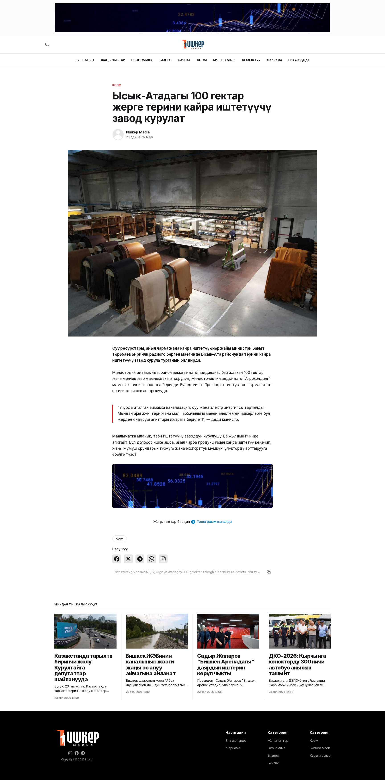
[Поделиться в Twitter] (128, 558)
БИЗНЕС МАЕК (224, 60)
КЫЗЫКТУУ (251, 60)
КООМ (202, 60)
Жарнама (274, 60)
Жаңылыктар (278, 740)
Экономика (276, 748)
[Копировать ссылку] (269, 572)
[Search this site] (47, 44)
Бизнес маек (320, 748)
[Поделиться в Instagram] (163, 558)
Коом (116, 85)
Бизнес (273, 755)
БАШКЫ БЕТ (85, 60)
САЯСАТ (184, 60)
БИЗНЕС (165, 60)
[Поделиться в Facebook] (116, 558)
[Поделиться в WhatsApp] (151, 558)
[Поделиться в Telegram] (139, 558)
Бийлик (273, 763)
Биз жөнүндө (298, 60)
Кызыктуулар (320, 755)
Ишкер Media (138, 132)
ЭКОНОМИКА (141, 60)
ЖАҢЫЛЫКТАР (113, 60)
